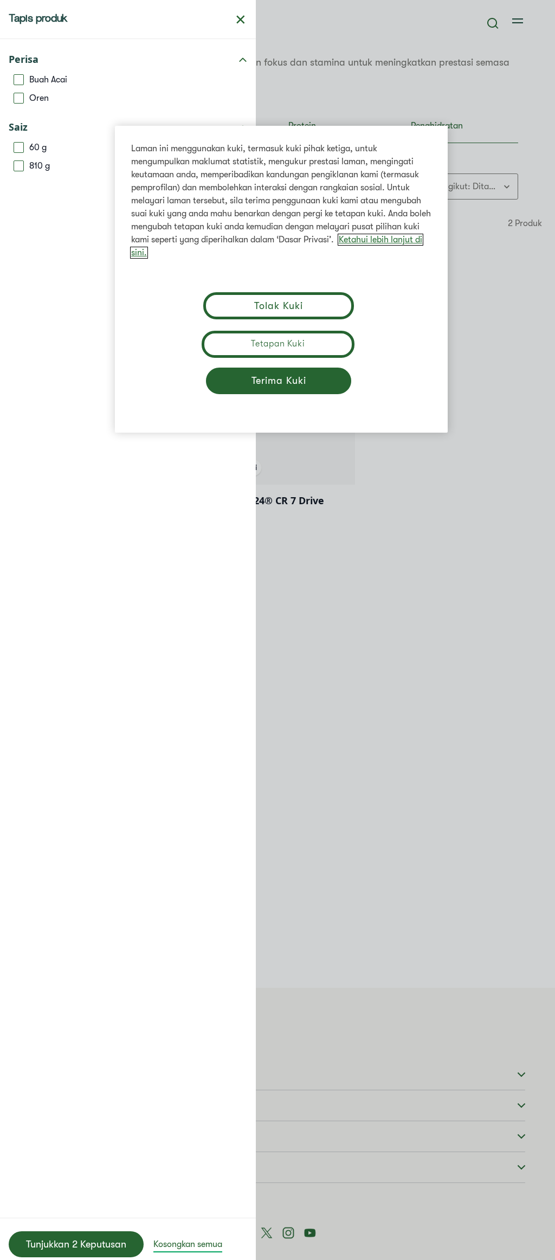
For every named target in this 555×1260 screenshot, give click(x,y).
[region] (281, 279)
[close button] (240, 19)
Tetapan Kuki (278, 344)
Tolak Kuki (278, 305)
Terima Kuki (278, 380)
